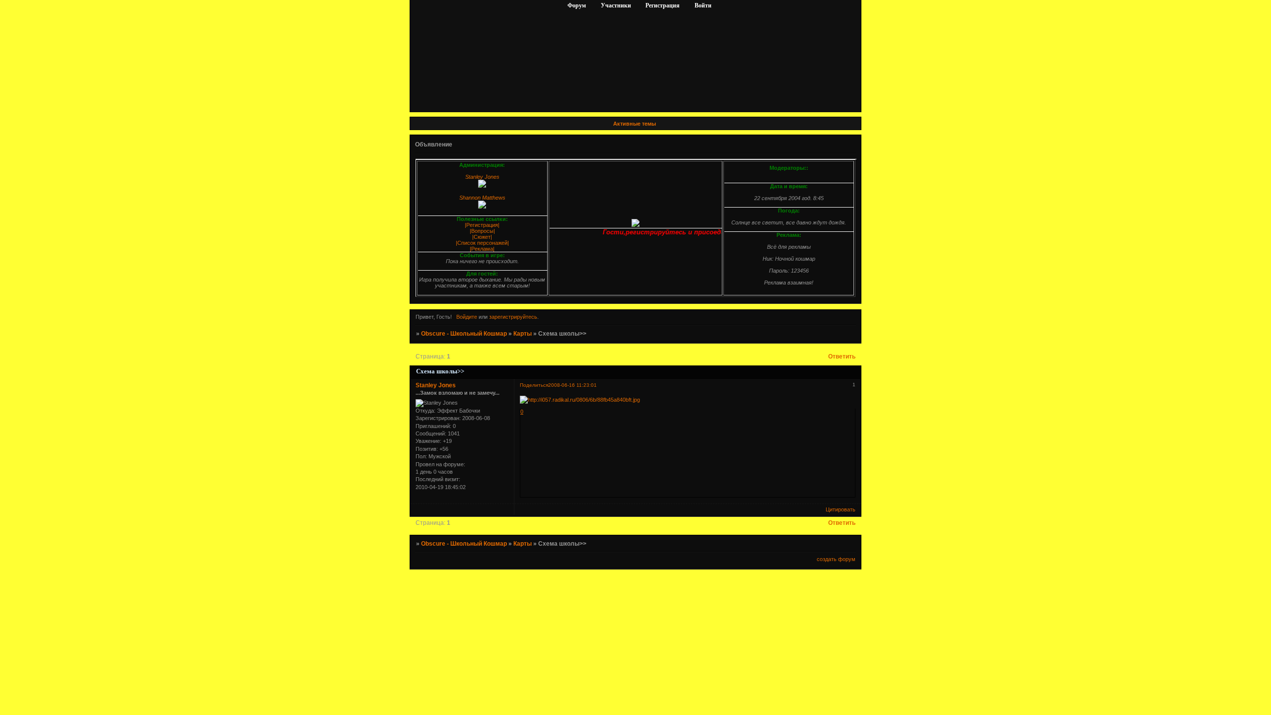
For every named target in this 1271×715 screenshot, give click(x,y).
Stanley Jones (436, 385)
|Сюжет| (482, 237)
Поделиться (534, 385)
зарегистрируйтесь (513, 317)
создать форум (836, 559)
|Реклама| (482, 249)
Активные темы (634, 124)
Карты (522, 333)
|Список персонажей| (482, 243)
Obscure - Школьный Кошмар (464, 333)
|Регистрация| (482, 225)
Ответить (841, 356)
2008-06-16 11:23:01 (572, 385)
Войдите (466, 317)
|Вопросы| (482, 231)
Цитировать (840, 509)
